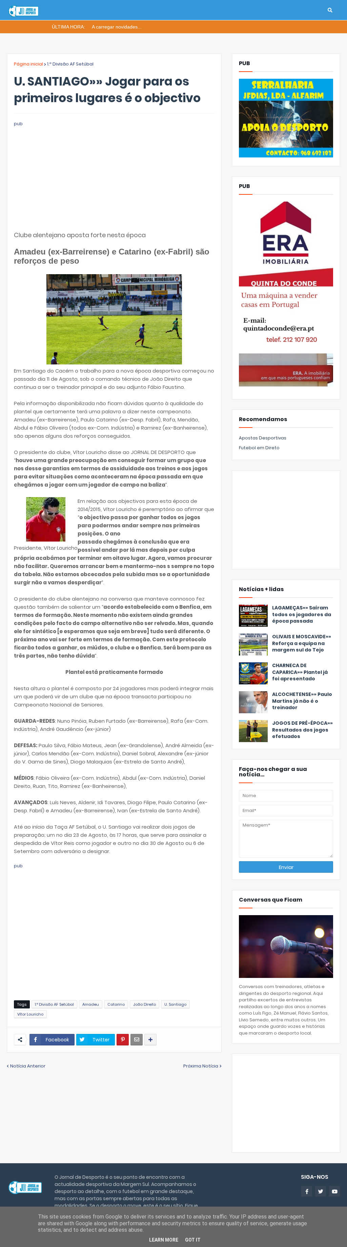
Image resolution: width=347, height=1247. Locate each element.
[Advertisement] (114, 175)
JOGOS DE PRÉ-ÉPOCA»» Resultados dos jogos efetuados (302, 730)
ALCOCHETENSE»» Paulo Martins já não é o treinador (302, 701)
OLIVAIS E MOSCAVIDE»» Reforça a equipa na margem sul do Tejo (301, 643)
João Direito (144, 1004)
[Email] (136, 1039)
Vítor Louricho (30, 1014)
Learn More (163, 1240)
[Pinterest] (123, 1039)
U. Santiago (175, 1004)
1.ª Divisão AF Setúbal (70, 64)
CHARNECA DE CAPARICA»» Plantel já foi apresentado (300, 672)
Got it (193, 1240)
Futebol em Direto (259, 448)
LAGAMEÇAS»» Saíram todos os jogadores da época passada (301, 614)
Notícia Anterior (27, 1066)
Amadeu (90, 1004)
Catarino (116, 1004)
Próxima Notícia (200, 1066)
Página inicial (28, 64)
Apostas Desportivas (262, 438)
